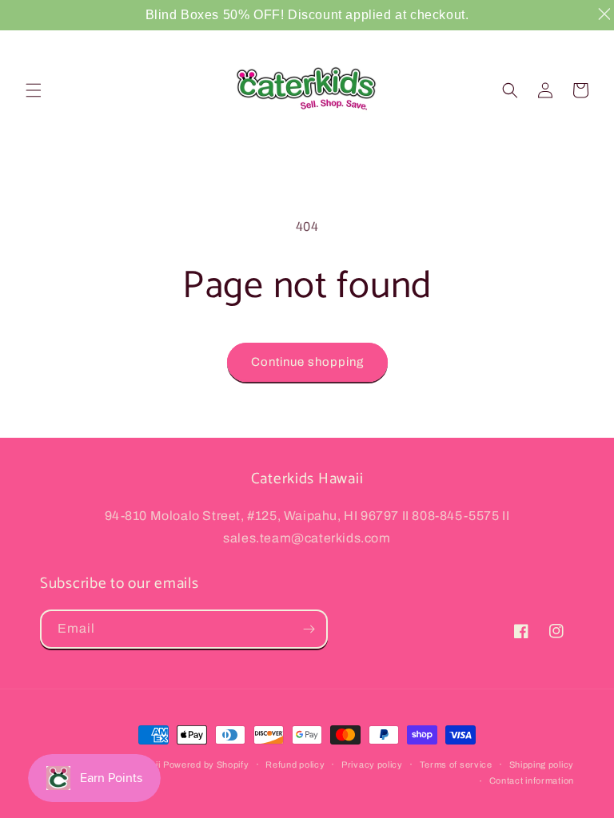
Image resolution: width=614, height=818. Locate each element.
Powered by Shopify (206, 764)
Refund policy (295, 764)
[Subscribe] (308, 629)
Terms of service (456, 764)
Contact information (531, 780)
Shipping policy (542, 764)
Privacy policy (372, 764)
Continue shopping (307, 361)
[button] (33, 90)
